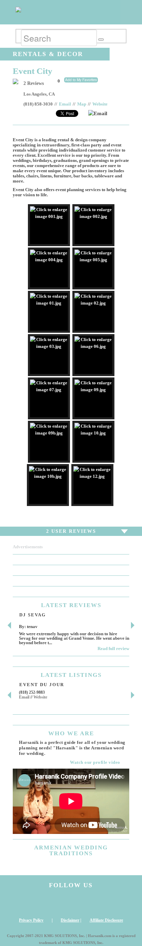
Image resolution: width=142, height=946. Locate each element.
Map (81, 104)
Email (65, 104)
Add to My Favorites (81, 79)
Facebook (55, 903)
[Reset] (101, 39)
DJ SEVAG (32, 614)
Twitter (86, 903)
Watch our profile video (95, 762)
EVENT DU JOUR (41, 684)
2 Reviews (33, 83)
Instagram (25, 903)
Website (100, 104)
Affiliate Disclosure (106, 920)
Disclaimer (70, 920)
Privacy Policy (31, 920)
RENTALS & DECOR (48, 54)
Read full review (113, 648)
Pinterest (116, 903)
